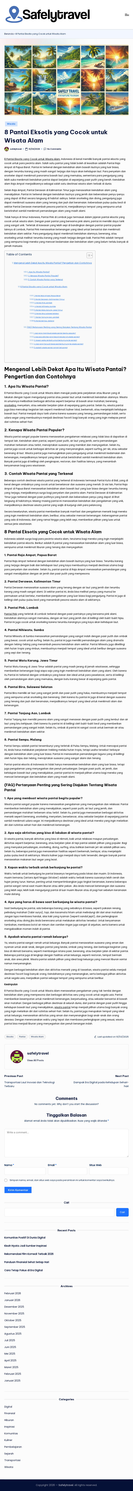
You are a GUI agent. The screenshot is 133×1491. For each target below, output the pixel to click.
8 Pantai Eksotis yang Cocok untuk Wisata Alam (32, 159)
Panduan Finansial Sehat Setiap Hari (26, 1262)
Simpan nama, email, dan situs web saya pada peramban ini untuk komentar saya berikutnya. (62, 1180)
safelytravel (38, 1053)
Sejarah (9, 1453)
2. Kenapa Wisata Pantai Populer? (43, 276)
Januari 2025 (12, 1380)
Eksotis (10, 1036)
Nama (9, 1165)
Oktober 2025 (12, 1320)
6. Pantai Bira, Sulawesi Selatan (46, 314)
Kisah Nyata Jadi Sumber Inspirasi (25, 1245)
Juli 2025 (9, 1340)
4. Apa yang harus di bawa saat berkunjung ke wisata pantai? (58, 344)
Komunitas (11, 1433)
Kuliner (8, 1440)
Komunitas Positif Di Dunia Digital (24, 1237)
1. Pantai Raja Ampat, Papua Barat (47, 296)
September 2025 (14, 1327)
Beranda (9, 34)
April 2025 (10, 1360)
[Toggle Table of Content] (88, 255)
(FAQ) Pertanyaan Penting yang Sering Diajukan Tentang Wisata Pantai (59, 327)
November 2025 (14, 1313)
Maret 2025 (11, 1367)
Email (52, 1165)
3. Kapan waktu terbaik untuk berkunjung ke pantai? (55, 340)
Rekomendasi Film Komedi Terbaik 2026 (29, 1254)
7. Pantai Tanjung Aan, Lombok (46, 317)
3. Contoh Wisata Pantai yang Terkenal (45, 279)
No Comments (54, 149)
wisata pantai (62, 1007)
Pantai (22, 1036)
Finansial (9, 1413)
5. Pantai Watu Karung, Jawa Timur (48, 310)
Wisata (11, 123)
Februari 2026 (12, 1293)
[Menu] (126, 15)
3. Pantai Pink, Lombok (43, 303)
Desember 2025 (14, 1306)
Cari (66, 1202)
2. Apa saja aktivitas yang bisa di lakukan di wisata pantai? (57, 337)
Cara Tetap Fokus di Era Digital (23, 1270)
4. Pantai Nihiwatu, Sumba (45, 306)
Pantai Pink (10, 614)
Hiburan (9, 1420)
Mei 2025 (9, 1353)
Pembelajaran (13, 1447)
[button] (35, 1060)
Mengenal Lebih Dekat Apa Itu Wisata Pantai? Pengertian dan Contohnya (53, 262)
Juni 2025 (10, 1347)
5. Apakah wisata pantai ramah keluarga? (51, 348)
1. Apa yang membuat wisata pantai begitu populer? (55, 333)
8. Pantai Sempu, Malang (44, 321)
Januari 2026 (12, 1300)
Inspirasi (9, 1426)
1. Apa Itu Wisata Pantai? (39, 272)
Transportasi (12, 1460)
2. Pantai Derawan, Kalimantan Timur (49, 299)
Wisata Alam (37, 1036)
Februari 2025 (12, 1374)
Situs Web (95, 1165)
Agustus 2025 (12, 1333)
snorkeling (10, 405)
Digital (8, 1406)
